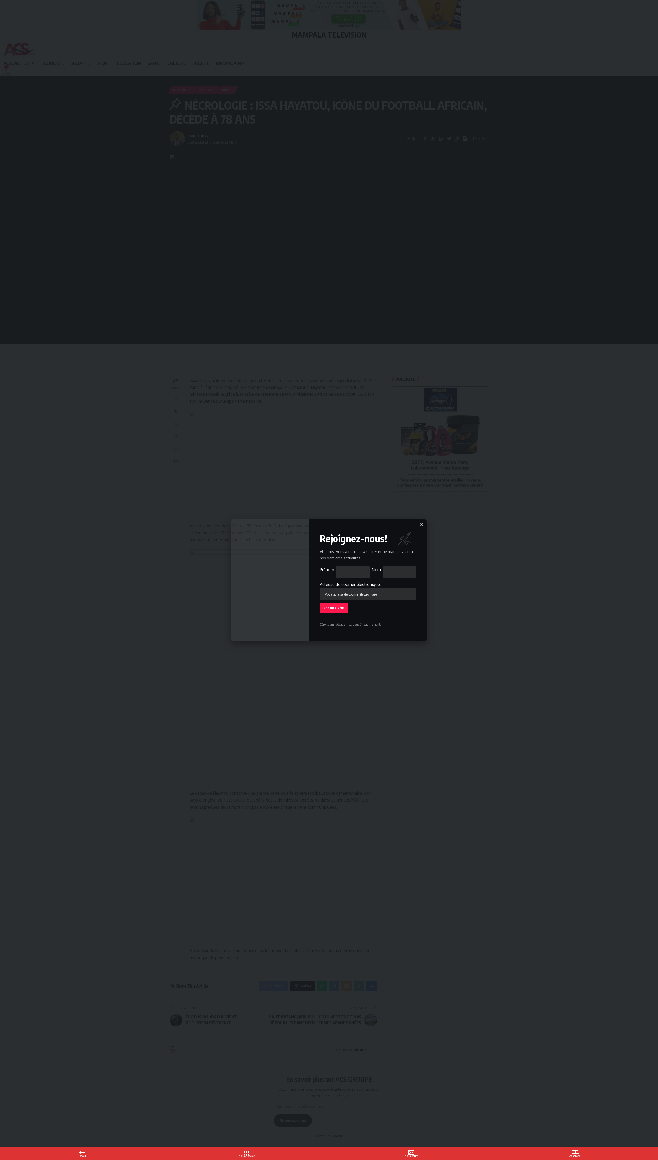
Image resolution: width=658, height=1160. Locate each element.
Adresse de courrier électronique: (350, 584)
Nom (376, 569)
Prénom (327, 569)
